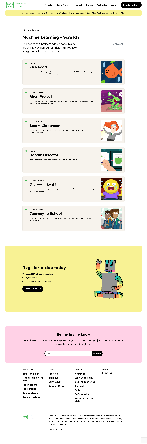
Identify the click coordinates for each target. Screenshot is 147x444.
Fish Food (38, 67)
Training (89, 5)
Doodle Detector (44, 155)
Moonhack (77, 5)
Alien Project (41, 96)
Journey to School (46, 213)
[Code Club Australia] (25, 417)
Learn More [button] (62, 5)
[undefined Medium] (111, 373)
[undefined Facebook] (102, 373)
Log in (113, 5)
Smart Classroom (45, 125)
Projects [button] (48, 5)
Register (97, 353)
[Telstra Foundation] (31, 417)
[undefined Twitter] (106, 373)
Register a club (130, 5)
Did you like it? (43, 184)
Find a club (102, 5)
